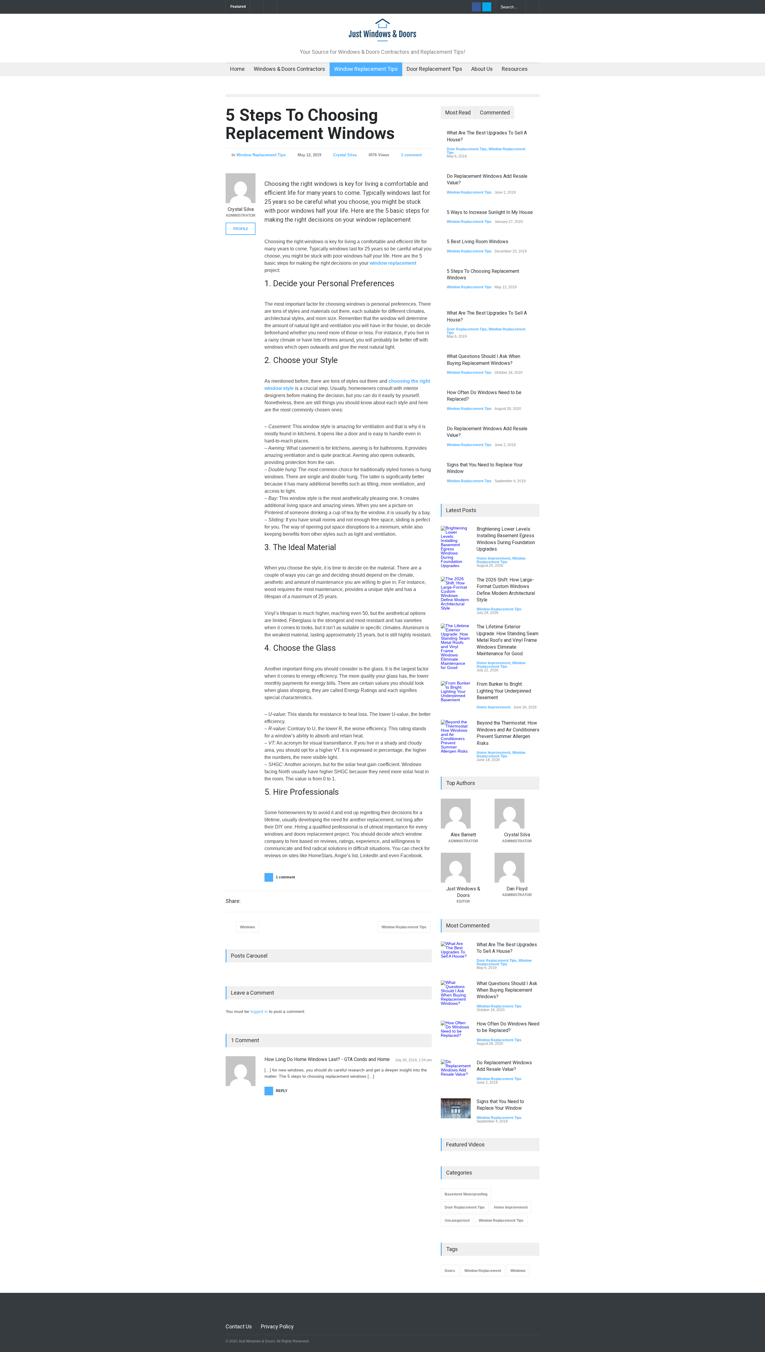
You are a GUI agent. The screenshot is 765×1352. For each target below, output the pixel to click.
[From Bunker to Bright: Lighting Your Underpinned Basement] (456, 696)
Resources (515, 69)
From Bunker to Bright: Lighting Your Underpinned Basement (504, 690)
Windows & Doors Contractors (289, 69)
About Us (482, 69)
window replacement (393, 263)
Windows (247, 927)
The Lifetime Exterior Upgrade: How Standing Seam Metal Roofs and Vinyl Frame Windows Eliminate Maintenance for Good (507, 640)
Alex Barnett (463, 834)
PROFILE (240, 229)
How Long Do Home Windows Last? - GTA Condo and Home (327, 1059)
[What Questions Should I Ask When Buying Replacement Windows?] (456, 995)
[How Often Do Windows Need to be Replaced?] (456, 1036)
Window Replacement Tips (366, 69)
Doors (450, 1271)
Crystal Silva (345, 155)
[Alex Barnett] (463, 814)
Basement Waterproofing (466, 1194)
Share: (233, 901)
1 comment (411, 155)
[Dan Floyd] (517, 868)
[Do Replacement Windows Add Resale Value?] (456, 1074)
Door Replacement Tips (434, 69)
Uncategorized (457, 1220)
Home (237, 69)
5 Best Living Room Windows (477, 241)
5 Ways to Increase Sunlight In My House (490, 212)
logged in (259, 1011)
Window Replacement (482, 1271)
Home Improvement (493, 558)
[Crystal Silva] (240, 188)
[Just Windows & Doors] (382, 34)
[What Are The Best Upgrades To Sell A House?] (456, 956)
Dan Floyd (517, 889)
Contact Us (239, 1326)
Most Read (458, 112)
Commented (495, 112)
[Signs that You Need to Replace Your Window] (456, 1108)
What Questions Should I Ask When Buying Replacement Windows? (507, 990)
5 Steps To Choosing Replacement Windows (310, 124)
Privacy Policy (277, 1326)
